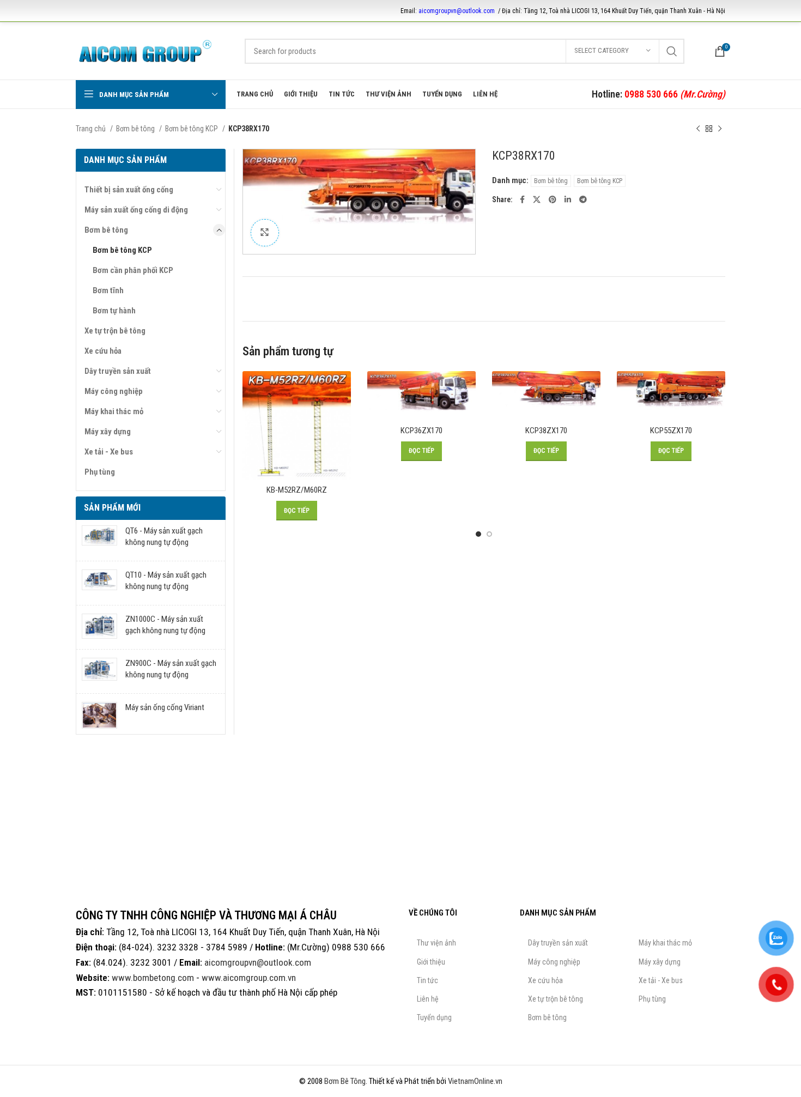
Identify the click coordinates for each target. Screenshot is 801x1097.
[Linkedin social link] (567, 199)
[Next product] (719, 128)
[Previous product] (698, 128)
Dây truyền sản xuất (117, 371)
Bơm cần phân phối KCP (133, 270)
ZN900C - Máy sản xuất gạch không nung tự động (170, 669)
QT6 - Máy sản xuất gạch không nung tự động (164, 536)
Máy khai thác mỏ (113, 411)
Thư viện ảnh (436, 942)
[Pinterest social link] (552, 199)
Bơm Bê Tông (345, 1081)
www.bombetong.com (153, 977)
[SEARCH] (671, 51)
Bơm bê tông (136, 128)
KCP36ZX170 (421, 430)
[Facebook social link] (522, 199)
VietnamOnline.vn (475, 1081)
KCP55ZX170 (671, 430)
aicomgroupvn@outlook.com (456, 11)
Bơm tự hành (114, 311)
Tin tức (427, 980)
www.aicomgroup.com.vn (249, 977)
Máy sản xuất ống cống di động (136, 210)
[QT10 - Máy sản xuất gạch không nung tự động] (99, 583)
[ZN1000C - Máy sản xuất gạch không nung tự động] (99, 627)
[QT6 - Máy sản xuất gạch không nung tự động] (99, 539)
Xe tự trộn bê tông (114, 331)
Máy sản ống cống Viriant (164, 707)
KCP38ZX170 (546, 430)
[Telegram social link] (583, 199)
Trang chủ (91, 128)
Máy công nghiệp (113, 391)
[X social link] (537, 199)
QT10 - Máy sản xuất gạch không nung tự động (166, 580)
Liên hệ (428, 999)
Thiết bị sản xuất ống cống (128, 190)
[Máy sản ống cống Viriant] (99, 715)
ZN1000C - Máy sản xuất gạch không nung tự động (165, 624)
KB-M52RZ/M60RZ (296, 490)
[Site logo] (145, 50)
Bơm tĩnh (108, 290)
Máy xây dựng (107, 432)
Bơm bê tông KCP (192, 128)
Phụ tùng (99, 472)
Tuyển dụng (434, 1017)
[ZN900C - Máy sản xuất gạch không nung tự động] (99, 671)
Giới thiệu (431, 961)
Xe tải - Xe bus (108, 452)
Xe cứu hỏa (103, 351)
